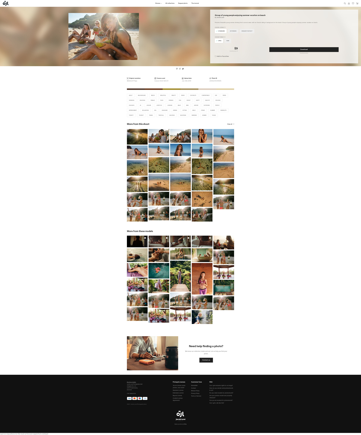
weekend (194, 115)
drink (224, 95)
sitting (185, 110)
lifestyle (159, 105)
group (188, 100)
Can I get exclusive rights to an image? (221, 385)
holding (217, 100)
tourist (141, 115)
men (187, 105)
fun (180, 100)
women (204, 115)
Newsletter (194, 385)
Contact (193, 388)
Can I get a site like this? (216, 403)
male (179, 105)
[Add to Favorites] (146, 130)
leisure (149, 105)
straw (203, 110)
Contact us (206, 360)
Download (304, 49)
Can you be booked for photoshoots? (221, 400)
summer (212, 110)
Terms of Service (196, 396)
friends (171, 100)
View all (229, 124)
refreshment (133, 110)
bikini (183, 95)
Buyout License (177, 395)
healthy (207, 100)
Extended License (178, 393)
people (217, 105)
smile (194, 110)
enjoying (142, 100)
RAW (227, 40)
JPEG (219, 40)
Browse (157, 3)
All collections (169, 3)
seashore (164, 110)
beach (153, 95)
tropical (161, 115)
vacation (172, 115)
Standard (221, 31)
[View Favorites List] (353, 3)
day (216, 95)
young (214, 115)
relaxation (145, 110)
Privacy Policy (195, 393)
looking (169, 105)
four (161, 100)
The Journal (195, 3)
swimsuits (223, 110)
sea (155, 110)
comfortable (206, 95)
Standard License (178, 390)
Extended (233, 31)
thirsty (131, 115)
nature (196, 105)
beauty (174, 95)
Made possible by (181, 424)
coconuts (193, 95)
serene (175, 110)
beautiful (163, 95)
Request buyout (247, 31)
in (140, 105)
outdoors (207, 105)
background (142, 95)
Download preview (304, 53)
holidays (131, 105)
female (153, 100)
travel (151, 115)
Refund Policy (195, 391)
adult (130, 95)
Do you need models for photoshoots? (221, 393)
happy (198, 100)
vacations (183, 115)
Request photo (183, 3)
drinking (131, 100)
